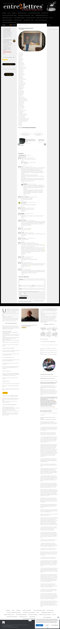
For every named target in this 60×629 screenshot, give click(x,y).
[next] (45, 144)
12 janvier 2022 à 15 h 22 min (31, 238)
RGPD (47, 627)
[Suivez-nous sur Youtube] (11, 24)
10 (27, 127)
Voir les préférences (55, 625)
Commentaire (21, 279)
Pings (29, 155)
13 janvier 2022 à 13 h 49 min (28, 228)
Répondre (22, 160)
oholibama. (22, 213)
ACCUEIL (13, 610)
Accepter (39, 625)
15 (33, 127)
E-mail (33, 285)
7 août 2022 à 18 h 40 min (30, 157)
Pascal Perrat (22, 29)
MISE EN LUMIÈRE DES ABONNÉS (19, 17)
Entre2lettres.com (52, 352)
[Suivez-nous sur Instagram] (13, 24)
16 (34, 127)
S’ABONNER (18, 610)
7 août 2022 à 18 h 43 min (32, 162)
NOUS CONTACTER (32, 616)
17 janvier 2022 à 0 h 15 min (33, 196)
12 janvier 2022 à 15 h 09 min (30, 242)
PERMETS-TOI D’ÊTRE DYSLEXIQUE (42, 17)
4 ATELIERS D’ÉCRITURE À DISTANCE (39, 610)
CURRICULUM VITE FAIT (23, 616)
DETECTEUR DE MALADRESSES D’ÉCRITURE (9, 22)
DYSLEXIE (50, 17)
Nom (20, 285)
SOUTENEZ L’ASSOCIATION (26, 610)
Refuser (47, 625)
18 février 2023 (45, 341)
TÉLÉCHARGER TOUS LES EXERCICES (24, 15)
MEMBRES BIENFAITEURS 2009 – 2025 (42, 15)
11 (28, 127)
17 (35, 127)
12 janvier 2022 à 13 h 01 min (28, 262)
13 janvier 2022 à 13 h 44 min (29, 232)
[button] (58, 617)
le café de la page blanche (51, 341)
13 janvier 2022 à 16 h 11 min (31, 220)
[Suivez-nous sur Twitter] (10, 24)
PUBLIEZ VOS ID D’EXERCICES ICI (12, 616)
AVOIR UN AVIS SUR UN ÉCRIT (30, 17)
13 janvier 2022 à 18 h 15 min (29, 213)
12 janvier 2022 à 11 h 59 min (27, 269)
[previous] (19, 144)
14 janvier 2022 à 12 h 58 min (32, 202)
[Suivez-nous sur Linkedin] (12, 24)
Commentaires (23, 155)
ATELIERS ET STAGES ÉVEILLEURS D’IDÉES (9, 15)
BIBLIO (33, 15)
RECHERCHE (8, 610)
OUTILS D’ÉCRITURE (50, 610)
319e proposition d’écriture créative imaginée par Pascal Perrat (31, 140)
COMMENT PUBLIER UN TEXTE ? (7, 17)
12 (29, 127)
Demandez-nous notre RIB (14, 395)
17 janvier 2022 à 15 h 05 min (28, 166)
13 (30, 127)
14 (31, 127)
